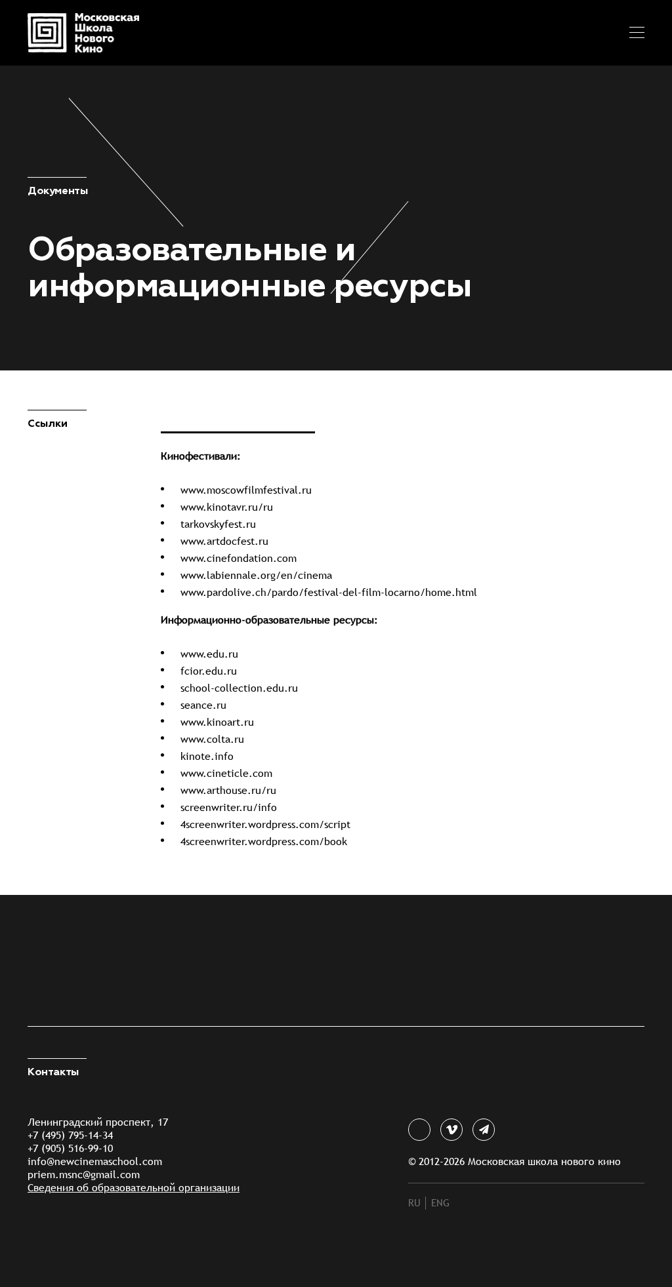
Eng (440, 1202)
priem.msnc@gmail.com (84, 1174)
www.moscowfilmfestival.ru (246, 490)
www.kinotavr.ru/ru (226, 507)
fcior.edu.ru (208, 671)
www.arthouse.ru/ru (228, 790)
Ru (414, 1202)
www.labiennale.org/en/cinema (256, 575)
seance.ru (203, 705)
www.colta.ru (212, 739)
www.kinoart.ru (217, 722)
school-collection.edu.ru (239, 688)
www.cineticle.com (226, 773)
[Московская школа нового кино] (73, 32)
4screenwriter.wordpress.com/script (265, 824)
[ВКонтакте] (419, 1130)
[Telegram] (483, 1130)
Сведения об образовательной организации (134, 1187)
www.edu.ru (209, 654)
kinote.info (207, 756)
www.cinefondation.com (238, 558)
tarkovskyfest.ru (218, 524)
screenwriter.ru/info (228, 807)
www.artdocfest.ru (224, 541)
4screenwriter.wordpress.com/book (263, 841)
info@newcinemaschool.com (95, 1161)
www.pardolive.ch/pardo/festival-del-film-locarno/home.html (328, 592)
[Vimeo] (451, 1130)
